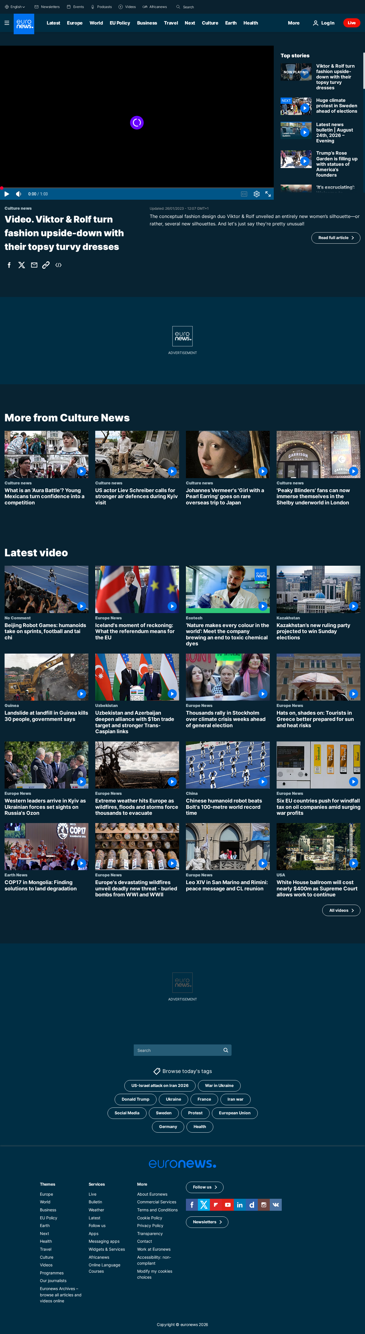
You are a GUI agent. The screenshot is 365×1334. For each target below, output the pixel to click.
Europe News (108, 617)
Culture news (18, 482)
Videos (46, 1264)
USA (281, 875)
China (192, 793)
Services (97, 1184)
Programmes (52, 1272)
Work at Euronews (154, 1249)
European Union (235, 1113)
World (96, 23)
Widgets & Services (107, 1249)
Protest (195, 1113)
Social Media (127, 1113)
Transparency (150, 1233)
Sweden (164, 1113)
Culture (210, 23)
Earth (231, 23)
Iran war (236, 1099)
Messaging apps (104, 1241)
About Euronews (152, 1194)
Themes (47, 1184)
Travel (171, 23)
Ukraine (173, 1099)
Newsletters (204, 1222)
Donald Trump (135, 1099)
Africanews (99, 1257)
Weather (96, 1209)
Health (251, 23)
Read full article (333, 237)
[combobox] (207, 6)
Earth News (16, 875)
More (142, 1184)
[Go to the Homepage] (24, 24)
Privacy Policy (150, 1225)
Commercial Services (156, 1202)
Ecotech (194, 617)
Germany (168, 1126)
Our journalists (53, 1280)
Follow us (97, 1225)
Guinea (12, 705)
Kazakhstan (288, 617)
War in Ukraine (219, 1085)
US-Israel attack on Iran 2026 (159, 1085)
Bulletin (95, 1202)
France (204, 1099)
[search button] (178, 6)
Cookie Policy (149, 1217)
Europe (75, 23)
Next (190, 23)
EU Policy (120, 23)
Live (352, 22)
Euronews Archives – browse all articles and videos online (61, 1294)
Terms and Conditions (157, 1209)
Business (147, 23)
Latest (53, 23)
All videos (338, 910)
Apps (93, 1233)
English (16, 7)
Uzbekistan (106, 705)
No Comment (18, 617)
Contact (144, 1241)
